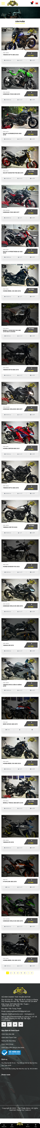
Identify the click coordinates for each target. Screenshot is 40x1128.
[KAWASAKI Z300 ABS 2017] (20, 198)
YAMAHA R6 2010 (8, 645)
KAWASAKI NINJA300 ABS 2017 (12, 409)
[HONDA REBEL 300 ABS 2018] (20, 277)
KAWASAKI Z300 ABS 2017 (11, 212)
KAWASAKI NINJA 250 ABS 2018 (13, 606)
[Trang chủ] (20, 1124)
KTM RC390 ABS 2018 (10, 881)
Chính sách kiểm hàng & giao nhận (12, 1047)
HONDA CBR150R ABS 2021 (11, 448)
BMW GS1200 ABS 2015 (10, 724)
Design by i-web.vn (24, 1110)
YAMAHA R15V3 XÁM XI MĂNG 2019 (12, 685)
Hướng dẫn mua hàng (8, 1041)
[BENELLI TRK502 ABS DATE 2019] (20, 789)
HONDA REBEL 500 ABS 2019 (12, 960)
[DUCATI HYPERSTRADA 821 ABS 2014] (20, 237)
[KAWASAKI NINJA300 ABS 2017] (20, 395)
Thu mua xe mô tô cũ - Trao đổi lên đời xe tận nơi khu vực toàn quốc (19, 1064)
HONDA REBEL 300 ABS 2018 (12, 291)
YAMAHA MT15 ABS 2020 (11, 54)
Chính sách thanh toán (9, 1037)
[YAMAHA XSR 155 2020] (20, 513)
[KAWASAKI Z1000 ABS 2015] (20, 80)
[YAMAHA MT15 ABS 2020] (20, 41)
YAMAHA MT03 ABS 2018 (11, 488)
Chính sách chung (7, 1044)
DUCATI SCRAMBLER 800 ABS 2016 (12, 134)
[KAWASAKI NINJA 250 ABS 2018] (20, 592)
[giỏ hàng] (31, 4)
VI (38, 3)
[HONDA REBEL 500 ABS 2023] (20, 749)
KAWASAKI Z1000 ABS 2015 (11, 94)
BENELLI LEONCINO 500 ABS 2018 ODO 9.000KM (12, 331)
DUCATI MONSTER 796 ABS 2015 (13, 173)
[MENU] (3, 3)
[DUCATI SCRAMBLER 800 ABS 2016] (20, 119)
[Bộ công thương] (11, 1052)
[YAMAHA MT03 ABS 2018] (20, 474)
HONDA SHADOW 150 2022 (11, 566)
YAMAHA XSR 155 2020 (10, 527)
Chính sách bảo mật (7, 1034)
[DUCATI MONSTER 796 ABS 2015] (20, 159)
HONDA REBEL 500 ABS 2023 (12, 763)
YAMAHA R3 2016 (8, 842)
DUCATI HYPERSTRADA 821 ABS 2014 (13, 252)
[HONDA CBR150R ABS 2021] (20, 434)
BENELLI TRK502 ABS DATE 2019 (13, 803)
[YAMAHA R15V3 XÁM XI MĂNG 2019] (20, 671)
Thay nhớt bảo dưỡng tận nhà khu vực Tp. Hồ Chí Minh (19, 1068)
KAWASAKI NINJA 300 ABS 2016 (13, 921)
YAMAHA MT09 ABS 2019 (11, 369)
